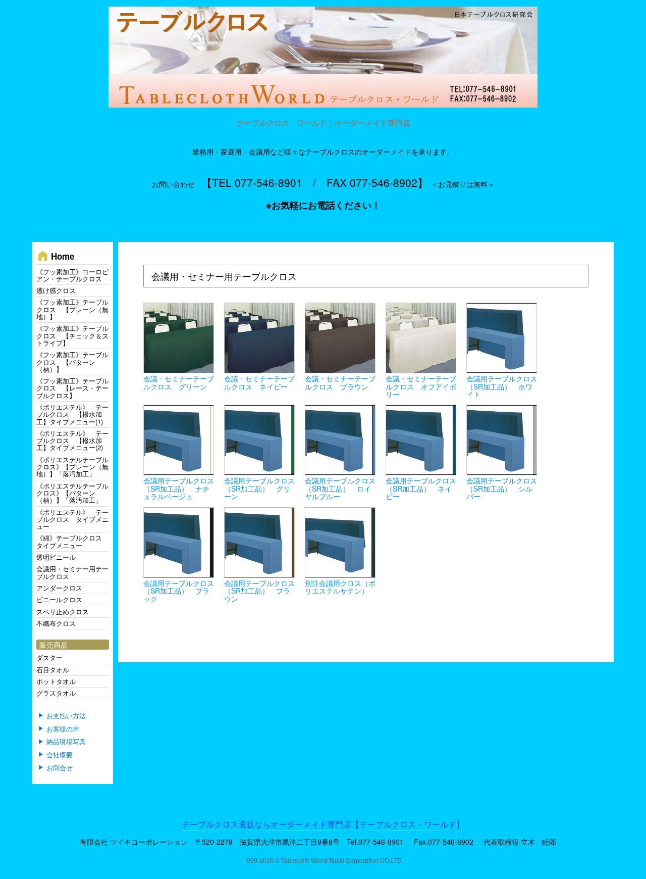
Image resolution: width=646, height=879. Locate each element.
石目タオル (52, 669)
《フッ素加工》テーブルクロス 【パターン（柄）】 (72, 362)
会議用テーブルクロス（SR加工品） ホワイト (501, 386)
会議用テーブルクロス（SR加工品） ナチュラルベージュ (178, 488)
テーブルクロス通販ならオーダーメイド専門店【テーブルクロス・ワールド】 (323, 824)
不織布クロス (56, 623)
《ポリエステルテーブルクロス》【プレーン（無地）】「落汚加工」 (72, 467)
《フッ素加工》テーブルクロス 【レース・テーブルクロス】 (72, 388)
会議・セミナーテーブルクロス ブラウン (340, 382)
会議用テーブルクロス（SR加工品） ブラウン (259, 591)
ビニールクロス (59, 599)
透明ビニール (56, 557)
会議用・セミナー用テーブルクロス (72, 572)
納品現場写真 (66, 742)
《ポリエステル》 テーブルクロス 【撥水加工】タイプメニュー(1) (72, 414)
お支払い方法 (66, 715)
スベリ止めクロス (62, 611)
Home (55, 256)
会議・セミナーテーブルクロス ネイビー (259, 382)
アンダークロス (59, 588)
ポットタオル (56, 681)
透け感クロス (56, 290)
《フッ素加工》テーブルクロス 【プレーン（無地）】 (72, 309)
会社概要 (59, 754)
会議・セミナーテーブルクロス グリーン (178, 382)
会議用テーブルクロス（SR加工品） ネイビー (421, 488)
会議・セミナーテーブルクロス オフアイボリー (421, 386)
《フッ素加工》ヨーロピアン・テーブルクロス (72, 275)
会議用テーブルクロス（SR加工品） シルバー (501, 488)
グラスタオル (56, 693)
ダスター (49, 657)
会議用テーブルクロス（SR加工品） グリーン (259, 488)
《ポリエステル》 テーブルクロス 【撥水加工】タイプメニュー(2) (72, 440)
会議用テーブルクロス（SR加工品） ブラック (178, 591)
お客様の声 (62, 729)
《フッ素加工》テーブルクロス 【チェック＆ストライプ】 (72, 335)
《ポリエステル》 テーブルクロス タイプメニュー (72, 519)
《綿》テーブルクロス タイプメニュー (72, 541)
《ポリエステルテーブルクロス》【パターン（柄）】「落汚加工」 (72, 493)
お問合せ (59, 767)
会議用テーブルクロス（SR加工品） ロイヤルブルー (340, 488)
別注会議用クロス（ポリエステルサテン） (340, 587)
